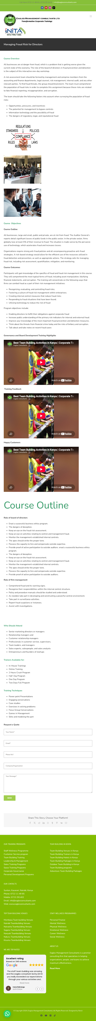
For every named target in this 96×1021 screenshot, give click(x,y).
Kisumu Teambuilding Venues (17, 940)
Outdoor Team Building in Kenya (64, 864)
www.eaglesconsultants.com (22, 904)
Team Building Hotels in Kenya (64, 857)
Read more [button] (25, 983)
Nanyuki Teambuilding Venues (17, 933)
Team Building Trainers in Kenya (64, 854)
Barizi (80, 1011)
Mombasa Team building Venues (18, 920)
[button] (42, 989)
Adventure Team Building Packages (66, 871)
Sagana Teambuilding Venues (17, 930)
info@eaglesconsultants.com (65, 2)
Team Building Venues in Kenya (64, 850)
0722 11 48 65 (17, 893)
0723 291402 (17, 897)
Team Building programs (61, 867)
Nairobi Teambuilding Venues (17, 923)
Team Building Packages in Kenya (65, 861)
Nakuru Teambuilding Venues (17, 936)
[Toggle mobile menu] (91, 16)
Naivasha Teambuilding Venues (18, 926)
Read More (55, 968)
